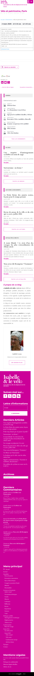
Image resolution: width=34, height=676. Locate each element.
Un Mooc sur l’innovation (11, 453)
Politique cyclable (8, 616)
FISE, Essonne (11, 128)
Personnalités (8, 588)
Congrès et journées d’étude (12, 583)
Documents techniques (11, 594)
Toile (6, 613)
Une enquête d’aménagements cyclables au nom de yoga (18, 154)
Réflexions (7, 604)
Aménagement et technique (12, 618)
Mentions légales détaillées (10, 664)
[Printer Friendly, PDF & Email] (6, 76)
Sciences (7, 611)
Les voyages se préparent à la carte (13, 443)
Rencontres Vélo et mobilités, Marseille (19, 119)
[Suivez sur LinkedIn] (14, 396)
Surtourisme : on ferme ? (13, 168)
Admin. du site (7, 667)
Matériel (7, 585)
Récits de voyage (9, 626)
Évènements (9, 19)
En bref (5, 572)
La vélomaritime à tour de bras (16, 110)
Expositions (8, 609)
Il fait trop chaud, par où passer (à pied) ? (15, 432)
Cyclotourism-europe (11, 640)
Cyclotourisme (7, 625)
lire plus (6, 162)
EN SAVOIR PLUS (17, 362)
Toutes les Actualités (18, 279)
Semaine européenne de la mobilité (18, 124)
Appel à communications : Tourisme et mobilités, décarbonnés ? (15, 461)
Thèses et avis (8, 622)
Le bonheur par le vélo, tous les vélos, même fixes (14, 456)
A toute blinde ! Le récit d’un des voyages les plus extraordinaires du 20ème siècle (18, 245)
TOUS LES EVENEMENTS (18, 139)
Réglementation (9, 620)
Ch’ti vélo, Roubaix (13, 133)
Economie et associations (11, 578)
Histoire (7, 599)
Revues (6, 606)
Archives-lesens (10, 642)
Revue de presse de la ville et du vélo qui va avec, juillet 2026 (18, 213)
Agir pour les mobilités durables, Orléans (19, 115)
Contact (5, 647)
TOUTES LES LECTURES (18, 229)
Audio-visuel (8, 592)
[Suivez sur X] (10, 396)
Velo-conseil (9, 635)
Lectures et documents (9, 590)
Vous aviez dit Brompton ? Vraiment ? (18, 264)
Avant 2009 (8, 633)
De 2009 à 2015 (9, 631)
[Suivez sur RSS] (18, 396)
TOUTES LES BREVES (18, 181)
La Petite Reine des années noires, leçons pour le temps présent (18, 196)
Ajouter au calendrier (10, 67)
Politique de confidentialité (10, 662)
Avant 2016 (6, 629)
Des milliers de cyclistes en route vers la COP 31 (15, 465)
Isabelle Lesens (7, 492)
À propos (5, 644)
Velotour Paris (11, 105)
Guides (6, 597)
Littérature (7, 601)
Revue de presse (9, 576)
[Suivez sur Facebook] (5, 396)
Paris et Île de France (10, 581)
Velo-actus (8, 637)
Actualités (6, 574)
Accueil (3, 19)
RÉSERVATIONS (5, 49)
